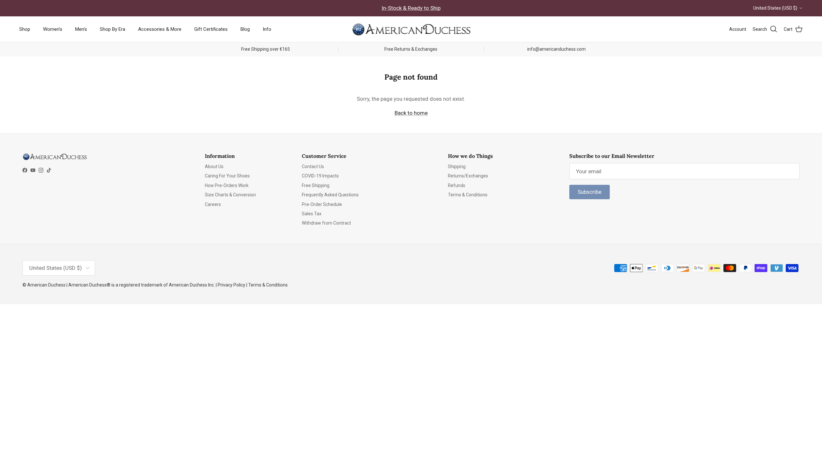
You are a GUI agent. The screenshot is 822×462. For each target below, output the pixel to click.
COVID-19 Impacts (320, 175)
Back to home (411, 113)
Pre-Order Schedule (322, 204)
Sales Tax (311, 213)
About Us (214, 166)
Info (267, 29)
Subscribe (589, 192)
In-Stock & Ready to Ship (411, 8)
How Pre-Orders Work (227, 185)
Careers (213, 204)
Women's (52, 29)
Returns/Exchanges (468, 175)
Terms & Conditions (467, 194)
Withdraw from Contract (326, 223)
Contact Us (313, 166)
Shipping (457, 166)
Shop (24, 29)
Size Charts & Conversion (230, 194)
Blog (245, 29)
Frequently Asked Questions (330, 194)
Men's (81, 29)
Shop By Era (112, 29)
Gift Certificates (211, 29)
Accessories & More (159, 29)
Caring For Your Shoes (227, 175)
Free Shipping (315, 185)
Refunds (456, 185)
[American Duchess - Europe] (411, 29)
